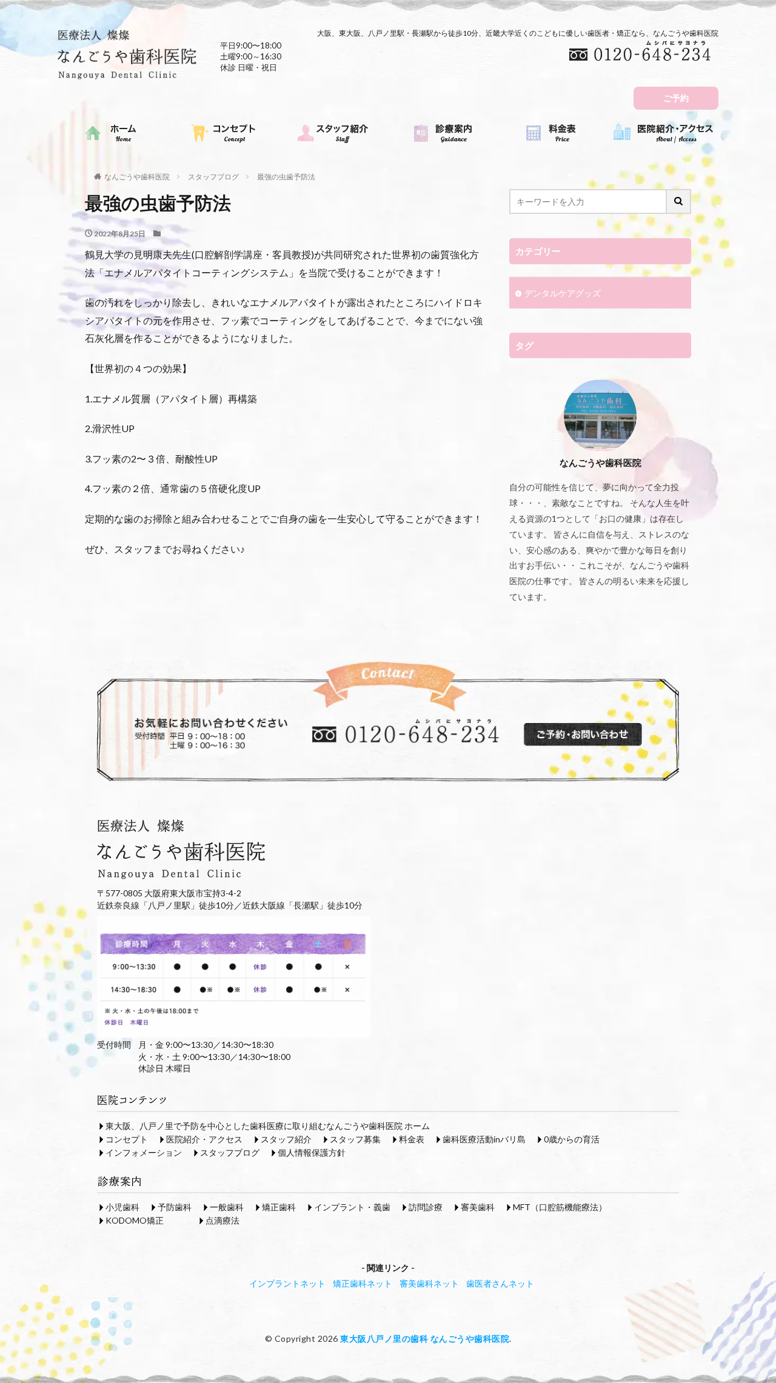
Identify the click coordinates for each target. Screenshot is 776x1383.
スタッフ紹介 (286, 1139)
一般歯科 (227, 1207)
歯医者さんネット (500, 1283)
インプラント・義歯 (352, 1207)
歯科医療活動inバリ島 (484, 1139)
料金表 (411, 1139)
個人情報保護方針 (312, 1152)
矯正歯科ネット (362, 1283)
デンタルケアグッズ (562, 293)
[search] (679, 201)
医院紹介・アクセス (204, 1139)
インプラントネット (287, 1283)
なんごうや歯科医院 (137, 176)
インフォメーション (143, 1152)
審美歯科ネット (429, 1283)
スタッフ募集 (355, 1139)
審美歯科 (478, 1207)
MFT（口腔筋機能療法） (560, 1207)
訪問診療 (426, 1207)
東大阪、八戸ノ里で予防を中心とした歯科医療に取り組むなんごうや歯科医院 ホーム (267, 1126)
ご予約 (676, 98)
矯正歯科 (279, 1207)
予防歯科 (175, 1207)
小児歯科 (122, 1207)
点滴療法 (222, 1220)
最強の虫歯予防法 (286, 176)
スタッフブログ (213, 176)
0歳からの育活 (572, 1139)
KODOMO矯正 (134, 1220)
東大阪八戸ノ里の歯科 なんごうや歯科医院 (424, 1338)
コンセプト (126, 1139)
